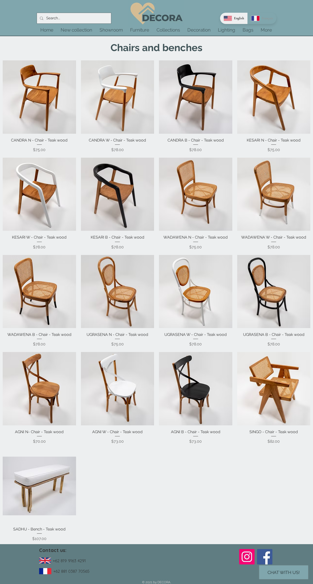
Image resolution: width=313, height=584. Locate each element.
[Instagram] (247, 556)
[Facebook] (264, 556)
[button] (76, 30)
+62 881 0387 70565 (71, 571)
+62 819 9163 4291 (69, 560)
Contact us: (53, 550)
